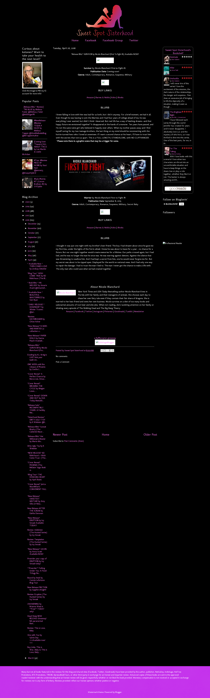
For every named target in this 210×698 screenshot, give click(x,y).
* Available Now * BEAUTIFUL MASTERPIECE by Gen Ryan (36, 296)
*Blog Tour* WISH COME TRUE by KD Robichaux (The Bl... (37, 276)
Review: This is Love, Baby (36, 629)
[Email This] (101, 350)
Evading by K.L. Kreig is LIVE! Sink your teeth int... (37, 357)
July (30, 246)
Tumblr (129, 311)
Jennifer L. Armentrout (179, 117)
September (33, 237)
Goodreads (119, 311)
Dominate (174, 57)
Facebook (90, 40)
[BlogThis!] (104, 350)
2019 (27, 206)
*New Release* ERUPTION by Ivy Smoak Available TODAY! (35, 522)
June (30, 251)
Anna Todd (175, 70)
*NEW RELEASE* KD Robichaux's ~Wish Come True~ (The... (37, 455)
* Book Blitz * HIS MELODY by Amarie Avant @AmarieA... (37, 285)
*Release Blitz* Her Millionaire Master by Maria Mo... (36, 439)
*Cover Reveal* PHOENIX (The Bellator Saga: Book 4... (36, 466)
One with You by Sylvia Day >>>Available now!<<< (36, 639)
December (32, 223)
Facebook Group (113, 40)
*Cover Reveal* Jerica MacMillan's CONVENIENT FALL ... (36, 488)
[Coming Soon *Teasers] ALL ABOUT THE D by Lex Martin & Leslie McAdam (34, 147)
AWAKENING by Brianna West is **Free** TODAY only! (35, 608)
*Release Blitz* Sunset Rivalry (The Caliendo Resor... (36, 429)
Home (75, 40)
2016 (27, 220)
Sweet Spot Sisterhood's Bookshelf (178, 51)
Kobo (113, 97)
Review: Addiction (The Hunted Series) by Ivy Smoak (37, 532)
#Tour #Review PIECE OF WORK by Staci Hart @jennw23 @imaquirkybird (34, 166)
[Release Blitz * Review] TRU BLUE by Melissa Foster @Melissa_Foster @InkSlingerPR (33, 111)
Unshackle (174, 78)
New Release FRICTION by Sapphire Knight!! (37, 588)
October (31, 233)
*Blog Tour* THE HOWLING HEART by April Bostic (36, 477)
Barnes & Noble (102, 97)
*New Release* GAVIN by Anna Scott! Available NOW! (37, 551)
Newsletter (139, 311)
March (31, 658)
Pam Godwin (175, 59)
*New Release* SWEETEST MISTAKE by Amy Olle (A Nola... (36, 500)
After (172, 67)
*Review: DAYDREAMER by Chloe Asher (36, 319)
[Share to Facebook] (110, 350)
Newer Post (60, 434)
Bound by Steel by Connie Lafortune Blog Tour (36, 580)
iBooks (120, 97)
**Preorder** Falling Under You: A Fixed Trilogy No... (37, 570)
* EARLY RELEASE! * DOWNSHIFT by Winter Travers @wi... (35, 308)
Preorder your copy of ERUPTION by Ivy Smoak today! (37, 561)
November (32, 228)
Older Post (150, 434)
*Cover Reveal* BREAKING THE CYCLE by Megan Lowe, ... (36, 387)
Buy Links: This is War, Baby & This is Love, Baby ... (37, 649)
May (30, 255)
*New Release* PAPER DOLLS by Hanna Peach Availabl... (36, 338)
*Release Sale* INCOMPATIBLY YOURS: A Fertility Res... (36, 409)
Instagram (98, 311)
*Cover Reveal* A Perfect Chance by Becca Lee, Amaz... (36, 376)
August (31, 242)
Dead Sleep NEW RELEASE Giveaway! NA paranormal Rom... (36, 620)
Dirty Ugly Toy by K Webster (35, 447)
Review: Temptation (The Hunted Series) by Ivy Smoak (37, 542)
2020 (27, 202)
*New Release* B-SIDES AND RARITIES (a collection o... (37, 328)
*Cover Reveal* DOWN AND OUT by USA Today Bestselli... (37, 398)
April (30, 260)
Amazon (90, 97)
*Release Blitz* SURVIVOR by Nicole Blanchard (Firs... (37, 347)
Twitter (133, 40)
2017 (27, 215)
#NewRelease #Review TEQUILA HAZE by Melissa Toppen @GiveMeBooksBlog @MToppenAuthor (34, 128)
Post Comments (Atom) (74, 441)
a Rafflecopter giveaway (105, 338)
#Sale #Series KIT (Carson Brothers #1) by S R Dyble (40, 183)
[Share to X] (107, 350)
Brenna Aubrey (176, 154)
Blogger (118, 692)
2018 (27, 211)
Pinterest (108, 311)
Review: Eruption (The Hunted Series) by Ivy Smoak (36, 597)
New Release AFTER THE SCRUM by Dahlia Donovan (36, 511)
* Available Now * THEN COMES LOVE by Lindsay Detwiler (37, 266)
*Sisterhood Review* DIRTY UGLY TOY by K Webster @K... (36, 419)
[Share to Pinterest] (112, 350)
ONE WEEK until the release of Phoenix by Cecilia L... (36, 367)
